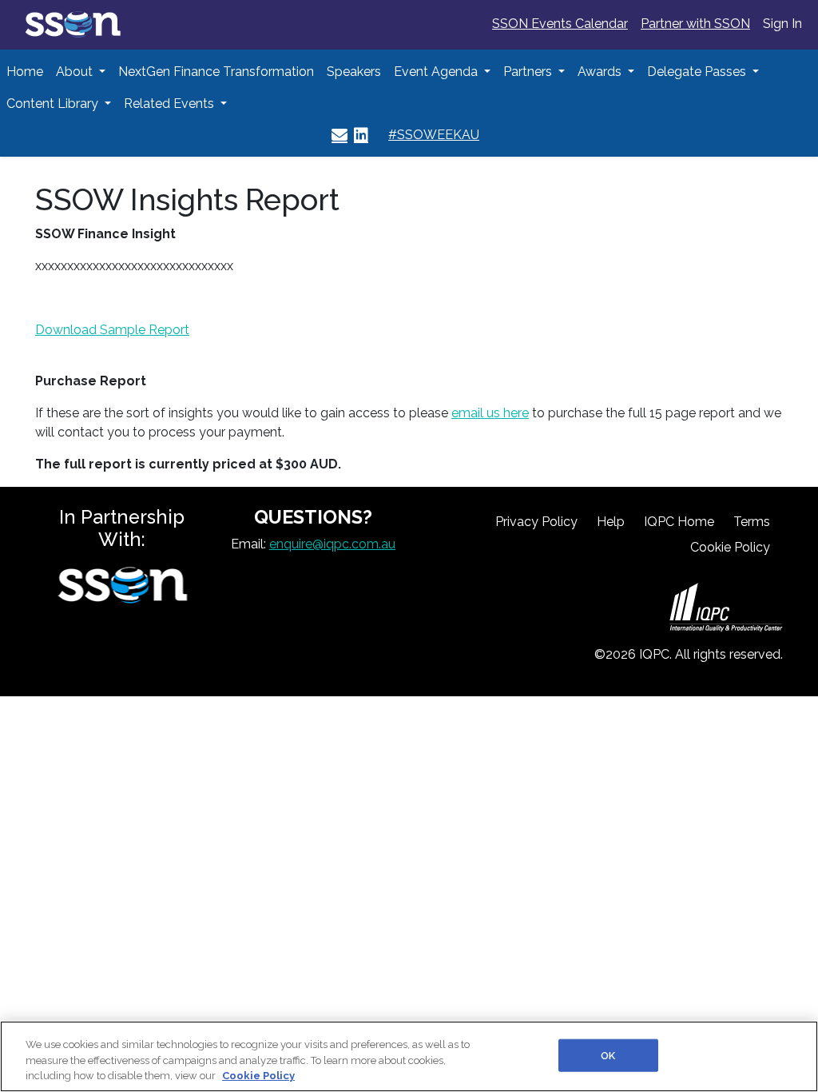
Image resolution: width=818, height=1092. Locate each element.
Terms (751, 521)
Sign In (782, 23)
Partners (529, 71)
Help (611, 521)
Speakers (354, 71)
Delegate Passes (698, 71)
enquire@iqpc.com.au (332, 544)
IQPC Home (679, 521)
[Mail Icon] (339, 135)
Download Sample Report (112, 329)
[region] (409, 1056)
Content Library (53, 103)
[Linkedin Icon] (361, 135)
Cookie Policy (730, 547)
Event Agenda (437, 71)
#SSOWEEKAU (433, 134)
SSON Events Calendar (560, 23)
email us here (490, 412)
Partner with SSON (695, 23)
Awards (601, 71)
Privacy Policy (536, 521)
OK (608, 1055)
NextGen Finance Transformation (216, 71)
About (76, 71)
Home (24, 71)
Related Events (170, 103)
